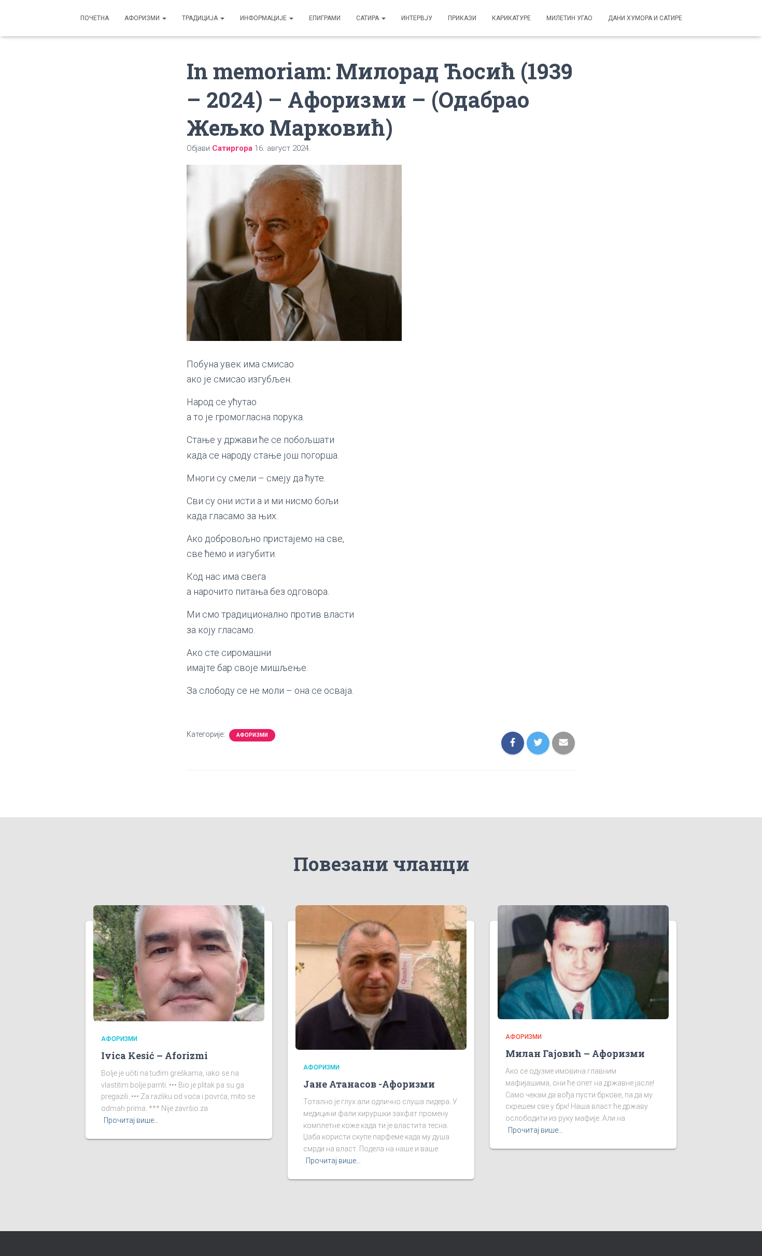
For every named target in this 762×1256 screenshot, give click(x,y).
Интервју (416, 18)
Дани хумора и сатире (645, 18)
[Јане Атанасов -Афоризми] (381, 977)
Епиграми (325, 18)
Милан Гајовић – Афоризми (575, 1053)
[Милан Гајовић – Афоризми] (583, 962)
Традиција (200, 18)
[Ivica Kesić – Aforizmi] (178, 962)
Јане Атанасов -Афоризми (369, 1084)
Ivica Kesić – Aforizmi (154, 1055)
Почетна (94, 18)
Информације (264, 18)
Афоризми (142, 18)
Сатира (368, 18)
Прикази (462, 18)
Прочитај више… (131, 1120)
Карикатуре (511, 18)
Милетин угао (569, 18)
